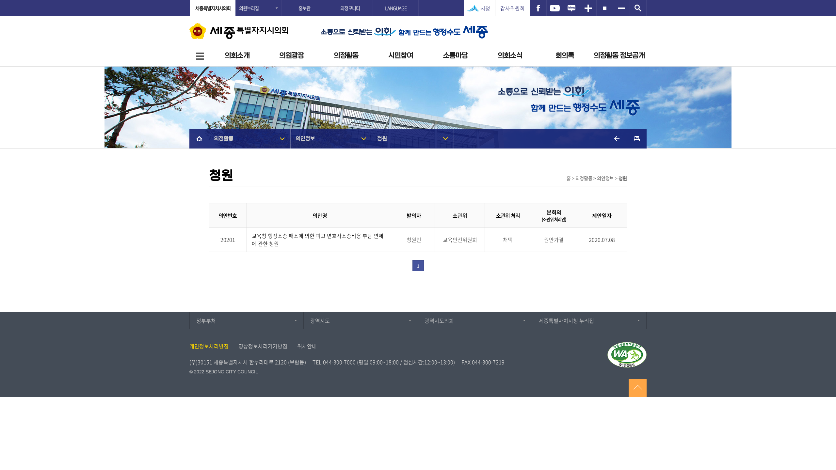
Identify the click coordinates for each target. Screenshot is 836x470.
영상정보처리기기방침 (262, 346)
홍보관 (304, 8)
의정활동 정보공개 (619, 56)
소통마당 (455, 56)
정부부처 (206, 320)
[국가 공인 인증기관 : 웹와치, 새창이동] (627, 355)
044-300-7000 (339, 362)
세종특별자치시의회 (213, 8)
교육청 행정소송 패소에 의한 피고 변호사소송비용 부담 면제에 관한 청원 (317, 239)
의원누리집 (249, 8)
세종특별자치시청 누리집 (566, 320)
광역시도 (320, 320)
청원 (382, 138)
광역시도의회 (439, 320)
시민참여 (400, 56)
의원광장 (291, 56)
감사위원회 (512, 8)
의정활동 (346, 56)
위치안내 (307, 346)
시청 (485, 8)
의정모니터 (350, 8)
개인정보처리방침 (209, 346)
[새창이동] (538, 8)
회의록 (564, 56)
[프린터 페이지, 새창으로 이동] (637, 139)
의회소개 (237, 56)
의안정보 (305, 138)
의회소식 (510, 56)
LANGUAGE (396, 8)
